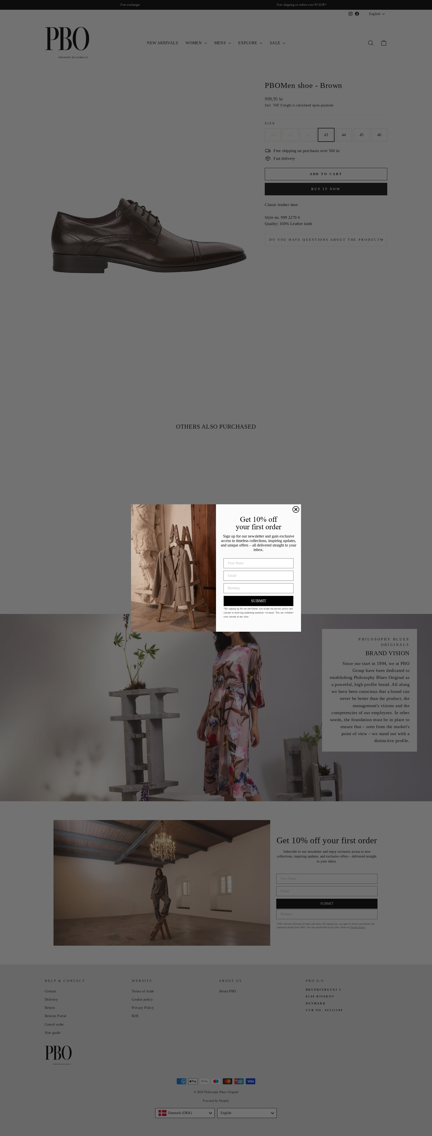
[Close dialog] (296, 509)
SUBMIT (258, 601)
